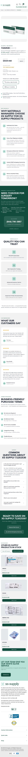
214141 (4, 593)
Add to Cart (14, 575)
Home (2, 10)
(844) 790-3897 (14, 221)
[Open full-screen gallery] (14, 29)
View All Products (6, 551)
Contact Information (7, 730)
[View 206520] (14, 561)
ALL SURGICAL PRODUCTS (10, 10)
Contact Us (6, 674)
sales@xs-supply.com (14, 228)
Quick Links (4, 735)
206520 (4, 568)
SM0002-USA (5, 617)
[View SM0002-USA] (14, 610)
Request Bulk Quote (14, 527)
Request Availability (10, 87)
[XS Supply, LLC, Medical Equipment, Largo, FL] (14, 716)
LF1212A (4, 642)
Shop (2, 740)
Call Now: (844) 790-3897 (11, 82)
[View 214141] (14, 585)
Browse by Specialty (17, 551)
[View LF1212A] (14, 634)
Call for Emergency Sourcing (15, 531)
